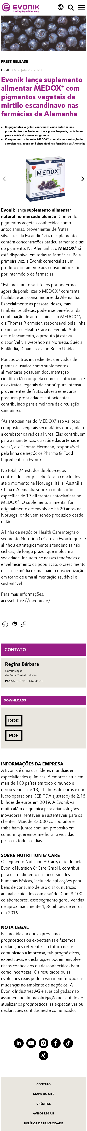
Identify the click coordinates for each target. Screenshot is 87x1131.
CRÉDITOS (43, 1104)
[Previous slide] (4, 179)
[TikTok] (68, 1043)
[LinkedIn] (18, 1043)
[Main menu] (81, 7)
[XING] (43, 1055)
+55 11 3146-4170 (29, 681)
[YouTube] (31, 1043)
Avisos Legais (43, 1113)
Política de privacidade (43, 1123)
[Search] (70, 7)
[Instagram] (43, 1043)
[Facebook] (55, 1043)
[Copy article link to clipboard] (23, 624)
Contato (43, 1084)
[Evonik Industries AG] (20, 8)
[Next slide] (82, 179)
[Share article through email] (14, 624)
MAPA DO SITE (43, 1094)
